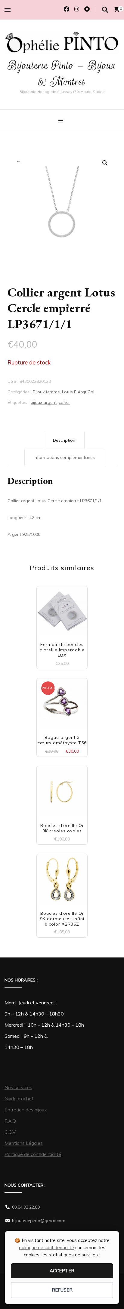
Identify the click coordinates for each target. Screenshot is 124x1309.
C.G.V (10, 1132)
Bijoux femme (46, 392)
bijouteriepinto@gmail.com (38, 1220)
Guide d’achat (19, 1098)
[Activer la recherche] (105, 10)
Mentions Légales (24, 1143)
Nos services (18, 1087)
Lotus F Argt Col (78, 392)
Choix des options (62, 613)
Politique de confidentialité (33, 1154)
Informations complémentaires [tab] (64, 457)
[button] (105, 163)
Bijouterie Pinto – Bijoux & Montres (62, 73)
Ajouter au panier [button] (62, 703)
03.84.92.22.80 (26, 1207)
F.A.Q (10, 1121)
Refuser (62, 1290)
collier (64, 402)
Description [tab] (64, 440)
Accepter (62, 1271)
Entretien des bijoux (26, 1110)
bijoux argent (44, 402)
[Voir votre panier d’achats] (116, 9)
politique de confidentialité (46, 1247)
